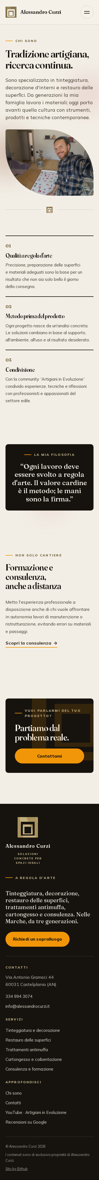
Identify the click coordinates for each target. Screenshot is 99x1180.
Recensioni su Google (26, 1122)
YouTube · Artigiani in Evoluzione (36, 1112)
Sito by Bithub (17, 1168)
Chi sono (14, 1093)
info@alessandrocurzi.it (28, 1006)
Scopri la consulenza (28, 643)
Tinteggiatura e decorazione (33, 1030)
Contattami (49, 756)
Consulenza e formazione (29, 1069)
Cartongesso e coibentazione (34, 1059)
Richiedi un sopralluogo (37, 939)
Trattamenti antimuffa (27, 1049)
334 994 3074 (19, 996)
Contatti (13, 1102)
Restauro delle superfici (28, 1040)
